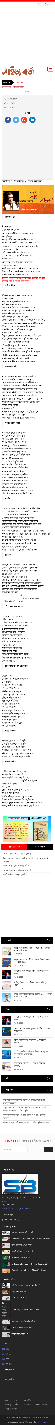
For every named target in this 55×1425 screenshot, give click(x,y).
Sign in (40, 4)
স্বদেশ (16, 1400)
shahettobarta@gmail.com (16, 1208)
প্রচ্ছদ (6, 1400)
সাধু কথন (9, 1089)
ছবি (7, 1078)
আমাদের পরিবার (11, 1409)
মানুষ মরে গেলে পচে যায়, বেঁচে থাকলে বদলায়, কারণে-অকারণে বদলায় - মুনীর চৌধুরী (25, 1109)
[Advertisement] (27, 36)
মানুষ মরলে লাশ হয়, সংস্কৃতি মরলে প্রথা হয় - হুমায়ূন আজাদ (24, 1117)
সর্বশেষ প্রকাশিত (14, 847)
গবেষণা (8, 940)
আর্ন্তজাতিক (27, 1400)
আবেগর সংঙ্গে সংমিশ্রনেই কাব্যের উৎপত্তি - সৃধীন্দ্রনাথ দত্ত (26, 1122)
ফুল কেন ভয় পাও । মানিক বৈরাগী (17, 853)
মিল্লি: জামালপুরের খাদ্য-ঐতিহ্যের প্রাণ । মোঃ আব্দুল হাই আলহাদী (25, 860)
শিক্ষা (8, 1009)
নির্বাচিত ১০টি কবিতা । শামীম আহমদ (22, 181)
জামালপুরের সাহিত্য (12, 1404)
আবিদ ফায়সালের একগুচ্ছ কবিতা (16, 865)
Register (48, 4)
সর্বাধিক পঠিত (40, 847)
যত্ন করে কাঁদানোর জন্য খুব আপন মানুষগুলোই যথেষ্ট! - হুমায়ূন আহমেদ (25, 1102)
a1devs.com (42, 1422)
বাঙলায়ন (27, 1404)
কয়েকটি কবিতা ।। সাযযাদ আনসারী (17, 870)
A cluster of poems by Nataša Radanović (22, 87)
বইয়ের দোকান (41, 1404)
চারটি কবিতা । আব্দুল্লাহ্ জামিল (15, 874)
